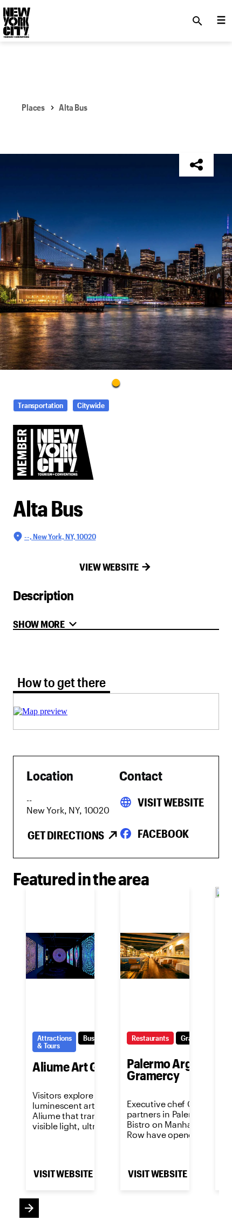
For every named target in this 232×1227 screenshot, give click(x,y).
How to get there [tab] (61, 682)
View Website (109, 567)
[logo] (15, 18)
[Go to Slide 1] (116, 382)
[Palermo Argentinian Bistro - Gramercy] (154, 956)
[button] (116, 262)
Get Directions (66, 835)
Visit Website (170, 802)
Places (33, 107)
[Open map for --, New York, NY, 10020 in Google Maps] (40, 711)
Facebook (163, 833)
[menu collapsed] (221, 21)
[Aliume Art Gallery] (60, 956)
